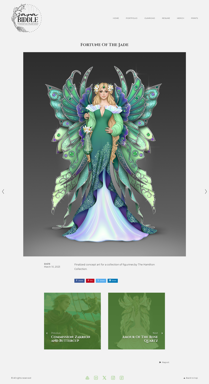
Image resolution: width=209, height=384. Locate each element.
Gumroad (149, 18)
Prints (194, 18)
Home (116, 18)
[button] (164, 362)
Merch (180, 18)
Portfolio (131, 18)
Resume (166, 18)
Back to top (192, 378)
